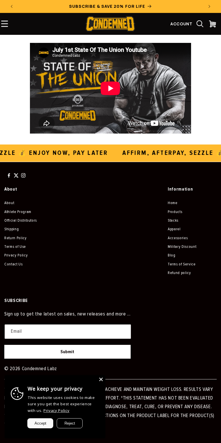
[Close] (101, 379)
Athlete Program (17, 211)
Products (175, 211)
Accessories (178, 237)
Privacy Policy (16, 255)
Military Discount (182, 246)
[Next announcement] (209, 6)
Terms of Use (15, 246)
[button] (200, 24)
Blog (172, 255)
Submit (67, 352)
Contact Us (13, 264)
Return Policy (15, 237)
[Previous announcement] (11, 6)
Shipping (11, 229)
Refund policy (179, 272)
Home (173, 202)
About (9, 202)
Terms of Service (182, 264)
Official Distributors (20, 220)
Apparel (174, 229)
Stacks (173, 220)
